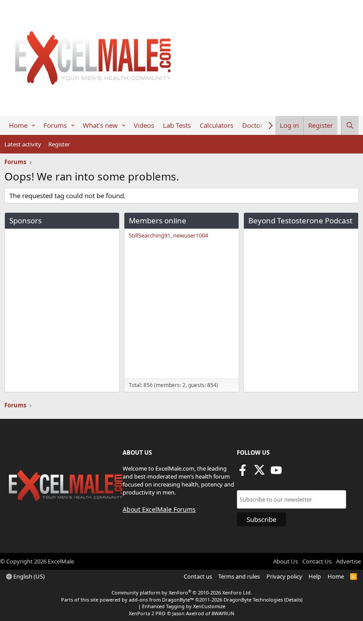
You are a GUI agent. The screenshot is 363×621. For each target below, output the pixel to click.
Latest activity (22, 144)
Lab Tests (177, 125)
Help (315, 576)
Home (18, 125)
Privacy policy (284, 576)
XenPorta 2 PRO (147, 613)
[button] (33, 125)
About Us (285, 561)
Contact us (198, 576)
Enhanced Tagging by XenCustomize (183, 606)
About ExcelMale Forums (159, 509)
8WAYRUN (223, 613)
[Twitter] (259, 473)
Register (59, 144)
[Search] (350, 125)
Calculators (216, 125)
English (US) (28, 576)
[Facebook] (242, 473)
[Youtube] (276, 473)
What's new (100, 125)
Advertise (348, 561)
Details (293, 599)
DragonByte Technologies (253, 599)
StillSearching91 (149, 235)
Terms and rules (239, 576)
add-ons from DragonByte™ (161, 599)
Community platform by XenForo (182, 592)
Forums (55, 125)
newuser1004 (190, 235)
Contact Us (317, 561)
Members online (157, 220)
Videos (144, 125)
